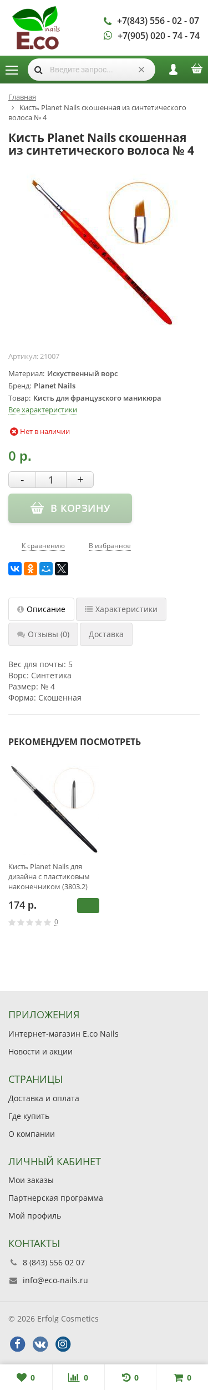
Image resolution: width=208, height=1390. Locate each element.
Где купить (28, 1116)
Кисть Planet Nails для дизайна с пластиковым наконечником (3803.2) (49, 876)
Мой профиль (34, 1215)
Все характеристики (42, 410)
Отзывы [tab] (48, 634)
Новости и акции (40, 1051)
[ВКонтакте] (15, 568)
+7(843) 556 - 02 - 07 (158, 20)
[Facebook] (17, 1344)
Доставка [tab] (106, 634)
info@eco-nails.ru (55, 1280)
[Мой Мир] (46, 568)
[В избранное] (95, 922)
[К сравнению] (78, 922)
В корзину (88, 905)
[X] (61, 568)
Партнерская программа (55, 1197)
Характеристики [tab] (126, 609)
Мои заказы (31, 1180)
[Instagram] (63, 1344)
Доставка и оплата (43, 1098)
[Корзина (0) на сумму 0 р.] (196, 72)
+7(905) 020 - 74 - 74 (159, 35)
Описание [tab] (46, 609)
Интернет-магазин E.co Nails (63, 1033)
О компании (31, 1133)
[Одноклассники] (30, 568)
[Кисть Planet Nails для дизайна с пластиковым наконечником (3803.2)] (53, 809)
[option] (53, 855)
